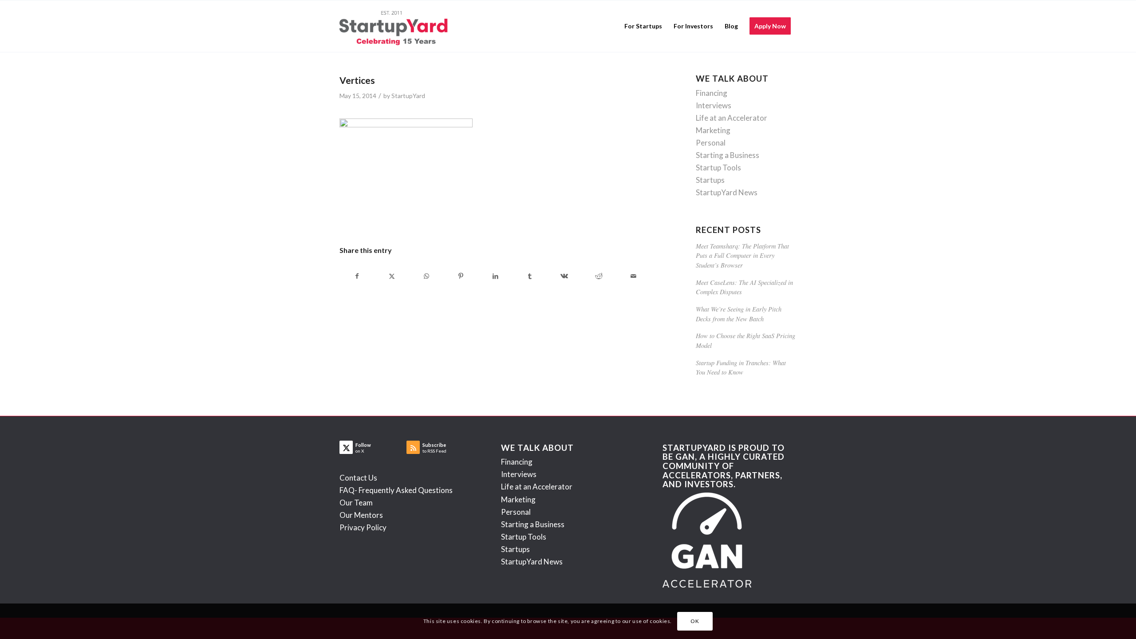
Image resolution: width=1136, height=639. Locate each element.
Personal (711, 142)
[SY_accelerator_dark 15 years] (395, 26)
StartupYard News (726, 192)
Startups (710, 180)
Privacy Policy (363, 527)
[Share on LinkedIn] (495, 276)
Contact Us (358, 477)
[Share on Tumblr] (530, 276)
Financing (711, 93)
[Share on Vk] (565, 276)
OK (694, 621)
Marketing (713, 130)
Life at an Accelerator (731, 117)
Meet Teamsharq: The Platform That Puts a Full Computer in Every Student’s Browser (742, 255)
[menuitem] (643, 26)
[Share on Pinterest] (461, 276)
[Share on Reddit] (599, 276)
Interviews (713, 105)
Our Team (356, 502)
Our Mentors (361, 515)
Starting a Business (727, 155)
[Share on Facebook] (357, 276)
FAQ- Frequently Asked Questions (396, 490)
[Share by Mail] (633, 276)
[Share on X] (392, 276)
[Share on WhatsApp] (427, 276)
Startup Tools (718, 167)
